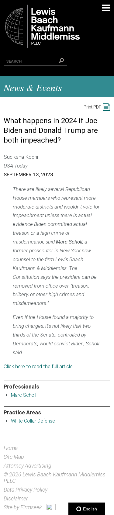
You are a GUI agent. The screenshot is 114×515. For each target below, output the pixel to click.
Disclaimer (16, 498)
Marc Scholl (23, 395)
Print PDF (92, 107)
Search (14, 61)
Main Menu (106, 8)
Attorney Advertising (27, 465)
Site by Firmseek (23, 507)
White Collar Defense (33, 421)
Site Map (14, 457)
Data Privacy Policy (25, 489)
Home (11, 448)
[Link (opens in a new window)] (51, 508)
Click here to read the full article (38, 366)
